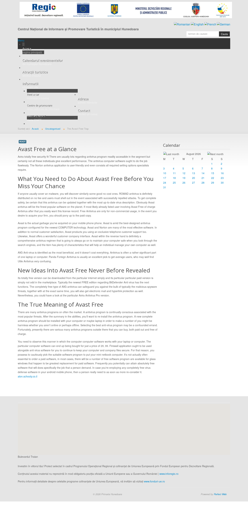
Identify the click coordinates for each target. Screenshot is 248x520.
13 (193, 173)
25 (174, 182)
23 (222, 178)
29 (212, 182)
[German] (223, 24)
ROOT (22, 141)
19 (183, 178)
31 (164, 187)
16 (222, 173)
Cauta (224, 34)
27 (193, 182)
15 (212, 173)
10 (164, 173)
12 (183, 173)
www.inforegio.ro (168, 474)
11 (174, 173)
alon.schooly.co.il (27, 376)
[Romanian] (182, 24)
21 (203, 178)
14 (203, 173)
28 (203, 182)
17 (164, 178)
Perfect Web (220, 494)
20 (193, 178)
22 (212, 178)
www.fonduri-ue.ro (154, 481)
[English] (197, 24)
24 (164, 182)
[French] (210, 24)
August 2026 (193, 154)
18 (174, 178)
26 (183, 182)
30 (222, 182)
